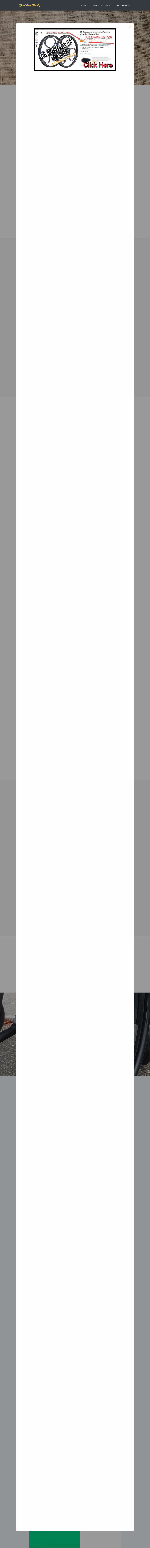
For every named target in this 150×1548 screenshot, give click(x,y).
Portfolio (97, 5)
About (109, 5)
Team (116, 5)
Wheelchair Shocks (29, 5)
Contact (126, 5)
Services (85, 5)
